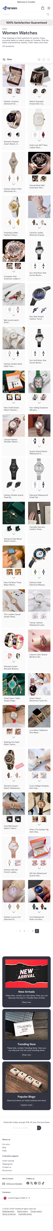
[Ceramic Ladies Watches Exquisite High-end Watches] (39, 216)
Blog (4, 1147)
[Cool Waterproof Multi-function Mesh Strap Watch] (39, 901)
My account (7, 1170)
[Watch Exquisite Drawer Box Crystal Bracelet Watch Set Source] (39, 85)
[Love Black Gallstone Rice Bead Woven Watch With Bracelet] (39, 720)
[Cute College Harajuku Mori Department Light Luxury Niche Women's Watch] (39, 770)
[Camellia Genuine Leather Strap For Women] (39, 517)
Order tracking (8, 1161)
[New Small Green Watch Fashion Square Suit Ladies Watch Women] (13, 391)
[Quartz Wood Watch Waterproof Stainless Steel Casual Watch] (39, 435)
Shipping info (7, 1164)
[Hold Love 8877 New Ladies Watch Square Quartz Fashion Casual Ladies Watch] (39, 129)
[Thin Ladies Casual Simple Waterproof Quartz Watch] (13, 604)
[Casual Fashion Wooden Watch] (13, 429)
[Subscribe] (39, 1128)
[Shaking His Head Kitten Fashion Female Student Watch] (13, 726)
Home (4, 29)
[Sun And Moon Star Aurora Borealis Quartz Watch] (39, 258)
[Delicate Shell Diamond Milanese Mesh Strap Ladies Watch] (39, 566)
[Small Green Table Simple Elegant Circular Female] (13, 688)
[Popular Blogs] (26, 1078)
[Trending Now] (26, 1026)
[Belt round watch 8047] (13, 304)
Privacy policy (36, 1211)
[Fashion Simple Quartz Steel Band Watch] (13, 479)
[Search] (48, 14)
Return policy (22, 1211)
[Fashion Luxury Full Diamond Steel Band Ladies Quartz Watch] (13, 901)
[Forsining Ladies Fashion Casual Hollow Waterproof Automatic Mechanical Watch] (13, 216)
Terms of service (9, 1214)
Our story (6, 1144)
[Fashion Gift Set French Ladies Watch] (13, 855)
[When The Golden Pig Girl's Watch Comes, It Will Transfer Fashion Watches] (39, 813)
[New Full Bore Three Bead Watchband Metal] (13, 566)
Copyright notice (25, 1214)
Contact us (6, 1167)
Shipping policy (8, 1211)
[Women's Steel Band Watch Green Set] (13, 523)
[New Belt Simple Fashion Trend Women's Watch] (39, 302)
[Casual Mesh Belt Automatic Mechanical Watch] (39, 171)
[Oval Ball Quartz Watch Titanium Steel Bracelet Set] (13, 811)
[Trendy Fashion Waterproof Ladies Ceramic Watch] (39, 608)
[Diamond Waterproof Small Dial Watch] (39, 479)
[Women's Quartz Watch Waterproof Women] (13, 770)
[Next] (37, 931)
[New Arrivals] (26, 973)
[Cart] (43, 8)
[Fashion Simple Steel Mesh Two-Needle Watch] (13, 348)
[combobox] (26, 14)
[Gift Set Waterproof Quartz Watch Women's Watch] (39, 857)
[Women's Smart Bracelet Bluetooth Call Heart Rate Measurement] (13, 650)
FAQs (4, 1151)
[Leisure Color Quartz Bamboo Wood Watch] (39, 644)
